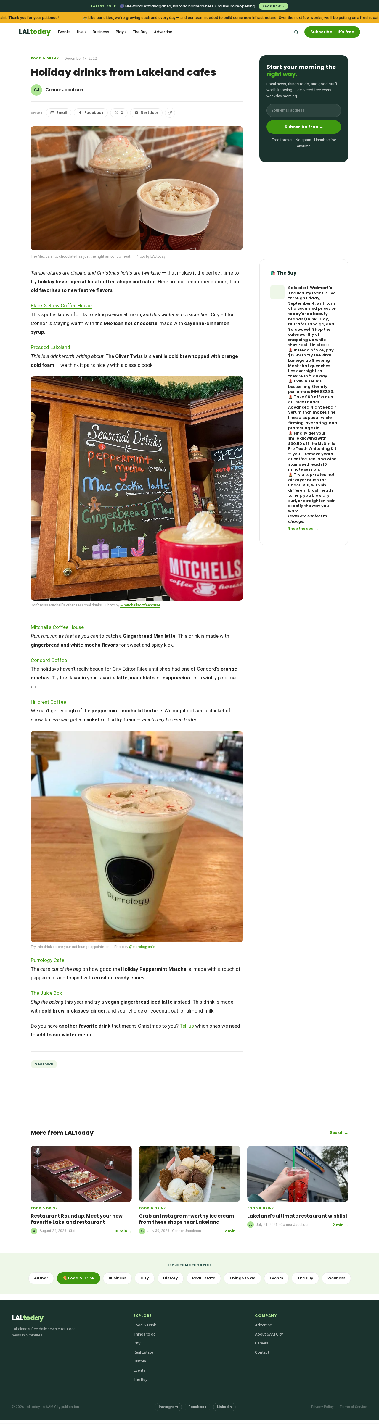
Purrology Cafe (47, 960)
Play (121, 31)
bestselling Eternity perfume (307, 389)
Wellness (336, 1278)
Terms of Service (353, 1407)
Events (64, 31)
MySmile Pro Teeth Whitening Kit (312, 446)
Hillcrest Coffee (48, 702)
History (170, 1278)
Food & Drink (45, 58)
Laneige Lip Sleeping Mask (309, 363)
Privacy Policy (322, 1407)
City (144, 1278)
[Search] (296, 32)
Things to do (242, 1278)
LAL (34, 32)
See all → (339, 1132)
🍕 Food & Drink (78, 1278)
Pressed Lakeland (50, 347)
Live (81, 31)
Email (62, 112)
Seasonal (44, 1064)
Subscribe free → (304, 127)
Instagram (168, 1406)
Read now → (273, 6)
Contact (262, 1352)
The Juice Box (46, 993)
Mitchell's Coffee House (57, 627)
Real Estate (203, 1278)
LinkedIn (224, 1406)
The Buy (140, 31)
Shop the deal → (303, 529)
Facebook (93, 112)
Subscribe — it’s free (332, 32)
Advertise (163, 31)
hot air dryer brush (311, 477)
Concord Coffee (49, 660)
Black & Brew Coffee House (61, 306)
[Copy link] (170, 113)
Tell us (187, 1026)
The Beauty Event (305, 293)
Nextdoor (149, 112)
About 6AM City (269, 1334)
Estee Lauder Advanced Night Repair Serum (312, 407)
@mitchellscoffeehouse (140, 605)
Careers (261, 1343)
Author (41, 1278)
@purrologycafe (142, 947)
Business (101, 31)
